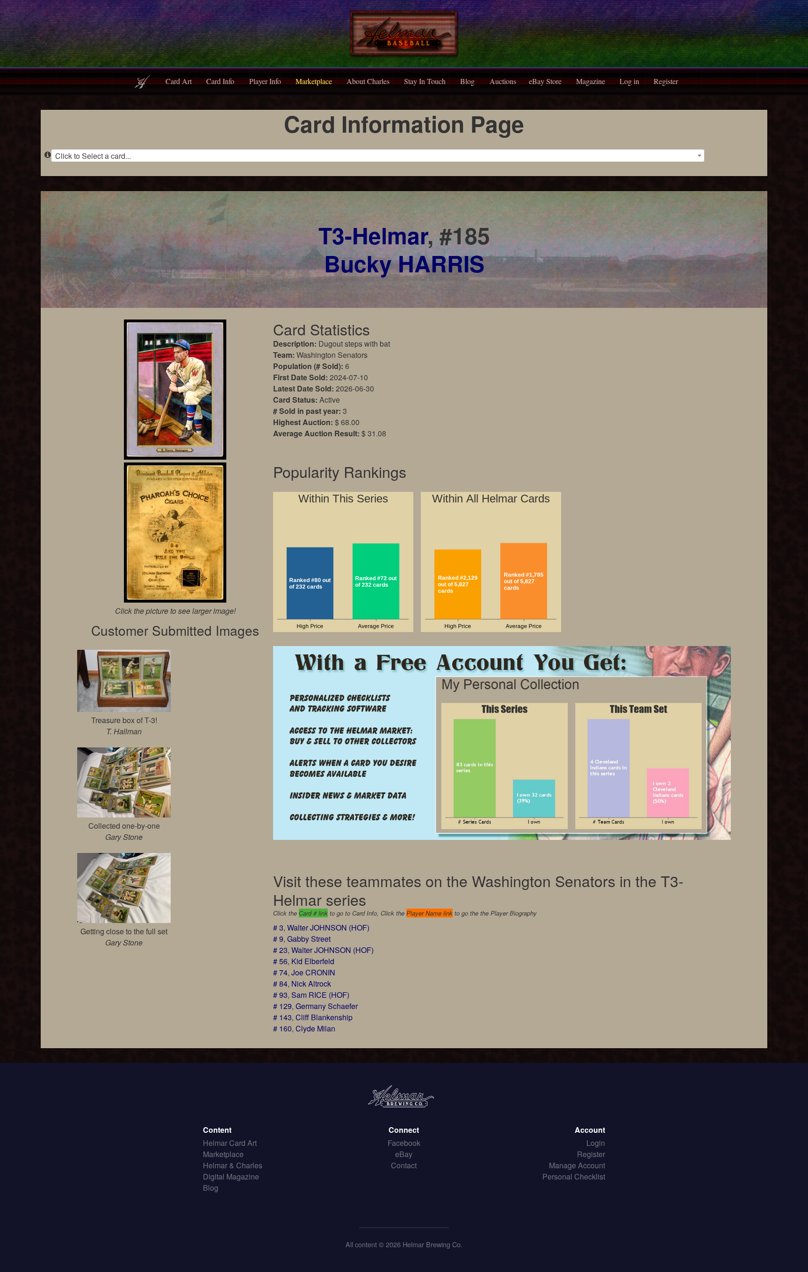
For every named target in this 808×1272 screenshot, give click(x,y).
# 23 (280, 950)
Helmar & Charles (232, 1165)
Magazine (590, 81)
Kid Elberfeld (312, 961)
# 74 (280, 972)
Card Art (179, 81)
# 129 (282, 1006)
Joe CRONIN (313, 972)
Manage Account (577, 1165)
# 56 (280, 961)
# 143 (282, 1017)
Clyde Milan (315, 1028)
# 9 (278, 938)
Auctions (503, 81)
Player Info (265, 81)
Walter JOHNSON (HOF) (328, 927)
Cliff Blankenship (324, 1017)
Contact (404, 1165)
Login (595, 1142)
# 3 (278, 927)
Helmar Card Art (230, 1142)
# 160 (282, 1028)
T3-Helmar (372, 235)
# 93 (280, 994)
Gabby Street (309, 938)
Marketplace (314, 81)
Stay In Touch (425, 81)
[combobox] (378, 155)
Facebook (404, 1142)
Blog (467, 81)
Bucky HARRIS (404, 263)
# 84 (280, 983)
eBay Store (545, 81)
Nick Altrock (311, 983)
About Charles (368, 81)
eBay (403, 1154)
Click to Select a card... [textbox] (93, 155)
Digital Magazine (231, 1176)
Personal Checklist (573, 1176)
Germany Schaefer (327, 1006)
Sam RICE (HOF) (320, 994)
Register (666, 81)
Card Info (220, 81)
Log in (629, 81)
